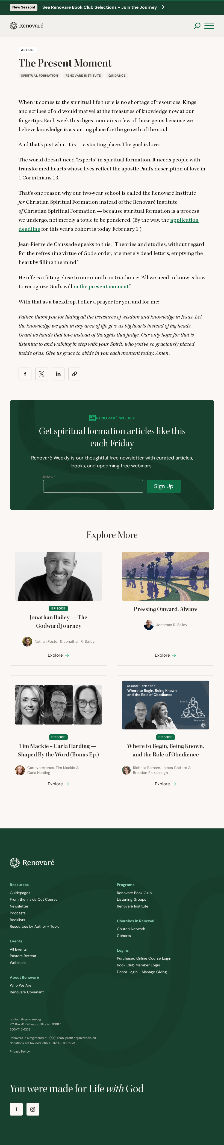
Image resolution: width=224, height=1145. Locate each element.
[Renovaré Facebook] (16, 1109)
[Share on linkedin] (58, 374)
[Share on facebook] (25, 374)
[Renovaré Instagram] (32, 1109)
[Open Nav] (209, 26)
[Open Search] (197, 25)
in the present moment (101, 286)
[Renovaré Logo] (26, 25)
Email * (49, 477)
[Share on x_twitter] (41, 374)
